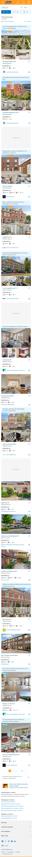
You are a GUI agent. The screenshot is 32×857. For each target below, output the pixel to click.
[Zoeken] (21, 8)
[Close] (7, 8)
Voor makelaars (5, 831)
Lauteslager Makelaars (12, 72)
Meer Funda (4, 836)
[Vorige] (6, 771)
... (19, 771)
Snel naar (4, 822)
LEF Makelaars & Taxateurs (8, 511)
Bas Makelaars (5, 664)
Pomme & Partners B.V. (12, 247)
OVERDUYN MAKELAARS (13, 630)
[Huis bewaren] (29, 61)
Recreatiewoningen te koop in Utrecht (11, 810)
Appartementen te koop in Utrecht (10, 804)
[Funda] (10, 2)
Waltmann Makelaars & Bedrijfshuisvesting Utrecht (12, 545)
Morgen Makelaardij (11, 765)
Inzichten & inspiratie (7, 827)
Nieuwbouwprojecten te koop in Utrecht (12, 808)
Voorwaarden (10, 852)
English (6, 845)
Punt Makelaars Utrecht (12, 298)
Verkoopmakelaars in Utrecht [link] (9, 818)
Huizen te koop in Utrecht (8, 802)
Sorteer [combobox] (29, 21)
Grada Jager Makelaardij (7, 404)
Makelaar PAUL (10, 196)
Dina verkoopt (5, 580)
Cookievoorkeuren (7, 854)
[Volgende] (25, 771)
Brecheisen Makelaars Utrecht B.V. (15, 370)
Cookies (18, 852)
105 (22, 771)
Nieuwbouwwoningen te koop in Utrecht (12, 806)
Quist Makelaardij (11, 454)
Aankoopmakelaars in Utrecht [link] (9, 816)
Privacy (3, 852)
